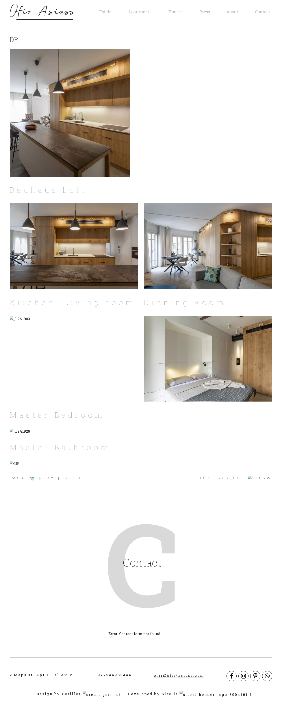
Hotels (104, 11)
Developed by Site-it (154, 694)
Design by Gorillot (60, 694)
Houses (175, 11)
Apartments (140, 11)
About (232, 11)
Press (204, 11)
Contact (262, 11)
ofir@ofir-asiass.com (179, 675)
